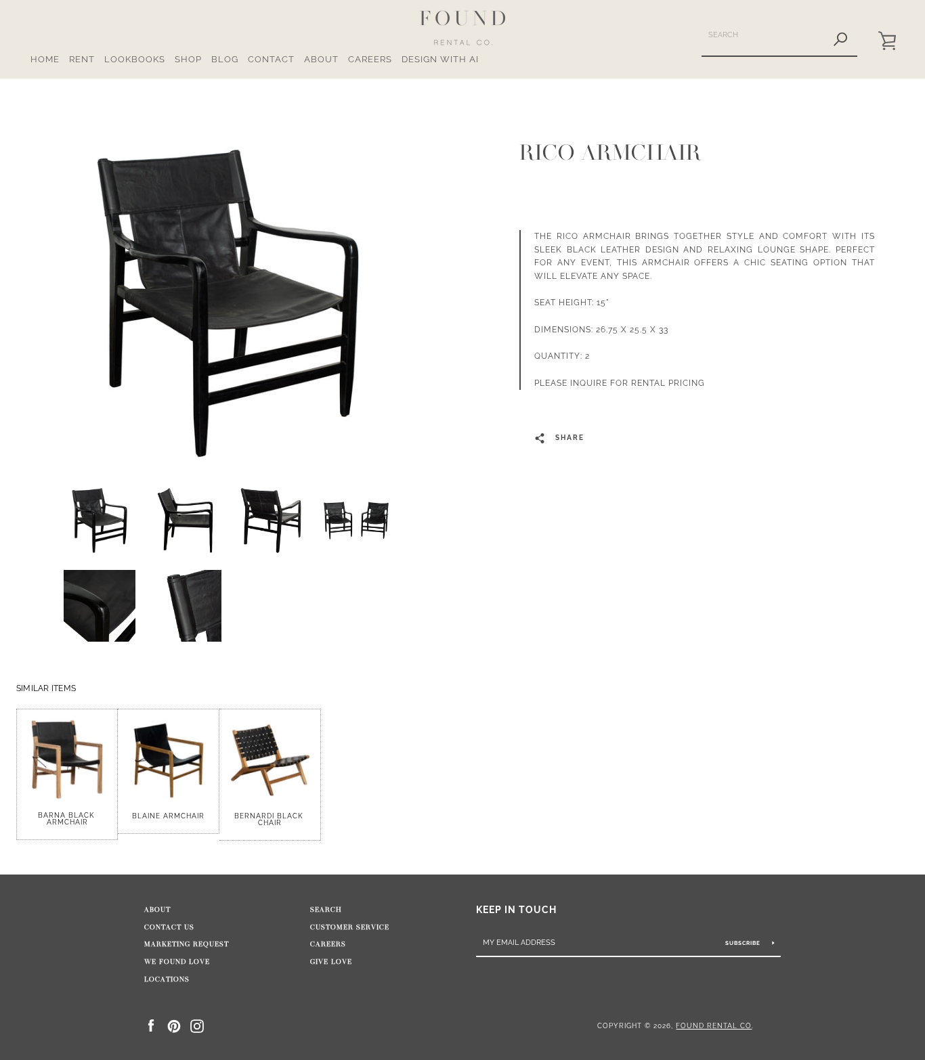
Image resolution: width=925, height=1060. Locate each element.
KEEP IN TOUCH (516, 909)
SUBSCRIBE (743, 943)
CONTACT (271, 59)
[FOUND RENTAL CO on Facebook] (151, 1025)
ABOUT (321, 59)
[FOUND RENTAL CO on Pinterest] (174, 1025)
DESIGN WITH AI (440, 59)
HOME (45, 59)
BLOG (224, 59)
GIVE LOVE (331, 962)
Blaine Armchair (168, 816)
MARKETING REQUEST (186, 944)
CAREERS (370, 59)
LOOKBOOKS (134, 59)
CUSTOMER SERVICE (349, 927)
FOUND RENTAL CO (714, 1025)
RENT (82, 59)
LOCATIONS (167, 979)
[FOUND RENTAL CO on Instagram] (197, 1025)
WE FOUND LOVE (177, 962)
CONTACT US (169, 927)
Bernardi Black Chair (269, 819)
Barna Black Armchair (67, 819)
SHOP (188, 59)
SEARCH (326, 910)
